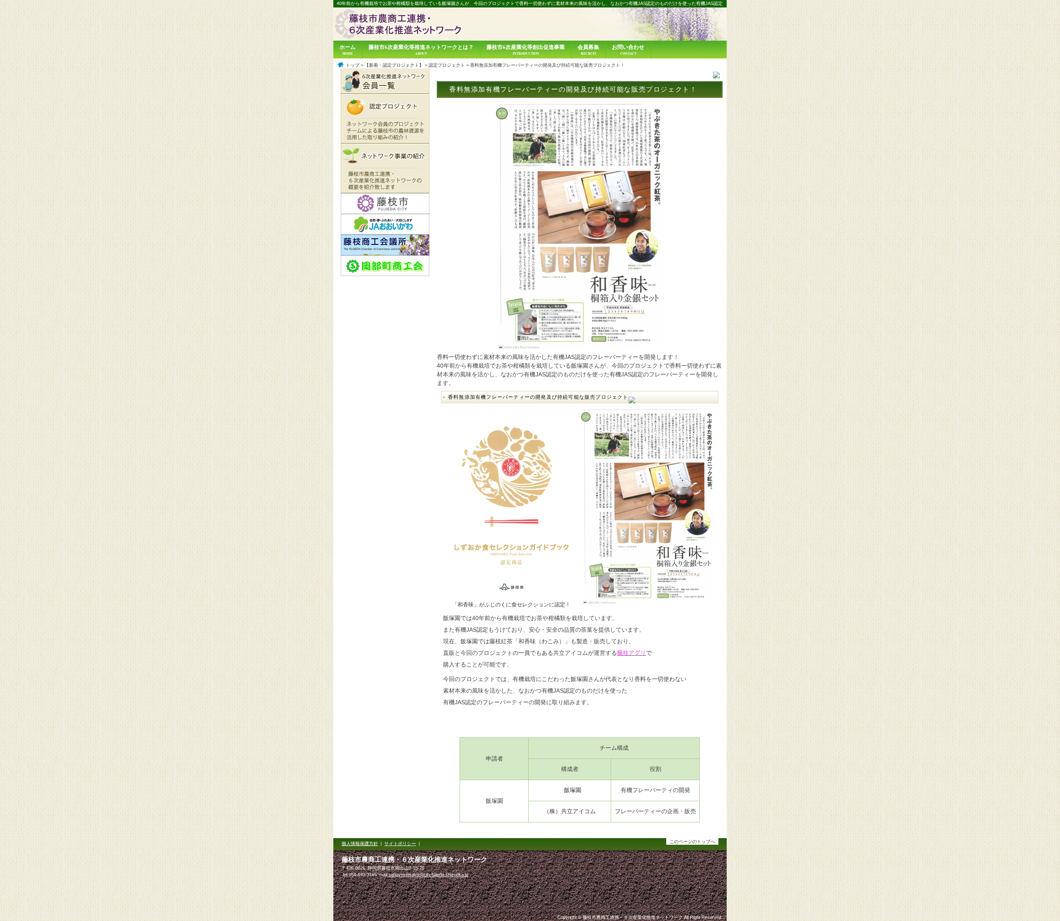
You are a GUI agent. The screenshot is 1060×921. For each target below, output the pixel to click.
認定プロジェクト (447, 65)
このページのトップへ (692, 841)
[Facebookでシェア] (716, 76)
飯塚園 (572, 790)
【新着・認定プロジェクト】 (394, 65)
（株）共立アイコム (570, 811)
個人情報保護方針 (360, 843)
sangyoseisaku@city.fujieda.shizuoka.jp (428, 874)
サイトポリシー (400, 843)
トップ (352, 65)
